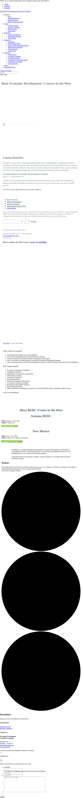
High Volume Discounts (15, 22)
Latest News (12, 51)
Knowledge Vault (9, 67)
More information (14, 201)
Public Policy (12, 54)
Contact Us (3, 71)
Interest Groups (13, 20)
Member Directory (14, 18)
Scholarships (12, 38)
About (6, 65)
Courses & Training (14, 35)
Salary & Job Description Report (18, 45)
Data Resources (13, 49)
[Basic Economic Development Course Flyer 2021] (38, 340)
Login (9, 71)
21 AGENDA (41, 242)
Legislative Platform (14, 56)
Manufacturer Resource (15, 47)
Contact (5, 426)
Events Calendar (13, 25)
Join (9, 16)
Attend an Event (5, 727)
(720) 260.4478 (5, 747)
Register (33, 221)
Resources (7, 40)
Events (6, 24)
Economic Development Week (17, 60)
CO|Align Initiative (14, 58)
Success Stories (13, 63)
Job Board (11, 42)
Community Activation (15, 62)
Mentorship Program (14, 36)
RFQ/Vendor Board (14, 44)
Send (2, 797)
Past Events (11, 31)
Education (7, 33)
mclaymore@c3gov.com (10, 236)
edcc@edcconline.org (7, 745)
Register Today (12, 199)
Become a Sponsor (14, 27)
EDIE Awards (12, 29)
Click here (6, 343)
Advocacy (7, 53)
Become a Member (6, 728)
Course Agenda (13, 203)
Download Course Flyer (16, 206)
